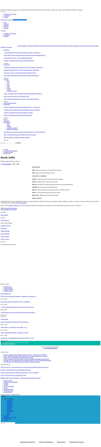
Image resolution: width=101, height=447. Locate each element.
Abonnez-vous (7, 418)
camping (9, 126)
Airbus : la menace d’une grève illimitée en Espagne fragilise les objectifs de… (23, 93)
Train (8, 86)
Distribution (7, 64)
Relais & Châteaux (13, 205)
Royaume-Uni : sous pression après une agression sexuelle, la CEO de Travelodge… (25, 132)
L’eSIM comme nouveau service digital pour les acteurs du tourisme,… (18, 312)
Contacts (6, 383)
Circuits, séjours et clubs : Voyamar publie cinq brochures (18, 58)
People (8, 414)
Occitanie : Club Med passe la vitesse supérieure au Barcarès (19, 60)
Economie (9, 400)
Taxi (8, 84)
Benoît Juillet (4, 209)
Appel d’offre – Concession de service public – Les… (14, 327)
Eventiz (6, 387)
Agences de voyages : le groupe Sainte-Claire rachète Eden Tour (20, 72)
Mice (8, 413)
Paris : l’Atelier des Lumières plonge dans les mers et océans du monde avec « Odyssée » (26, 356)
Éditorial (9, 408)
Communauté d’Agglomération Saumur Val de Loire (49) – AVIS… (17, 338)
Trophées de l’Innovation (10, 14)
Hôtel (8, 125)
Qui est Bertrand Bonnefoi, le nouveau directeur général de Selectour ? (21, 75)
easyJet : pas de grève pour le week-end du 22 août (16, 96)
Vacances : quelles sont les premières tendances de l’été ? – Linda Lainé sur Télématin (25, 354)
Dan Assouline (4, 215)
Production (6, 50)
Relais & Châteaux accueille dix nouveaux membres (17, 137)
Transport (6, 79)
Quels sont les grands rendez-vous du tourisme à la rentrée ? (19, 357)
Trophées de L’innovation (10, 417)
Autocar (9, 89)
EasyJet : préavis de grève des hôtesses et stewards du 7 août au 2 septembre (20, 372)
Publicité (6, 17)
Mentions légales (8, 380)
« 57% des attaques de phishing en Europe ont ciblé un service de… (17, 307)
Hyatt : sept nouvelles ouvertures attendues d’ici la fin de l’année (20, 134)
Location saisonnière (12, 128)
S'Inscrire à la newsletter (7, 19)
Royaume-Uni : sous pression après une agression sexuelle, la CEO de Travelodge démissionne (27, 360)
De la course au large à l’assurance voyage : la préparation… (16, 301)
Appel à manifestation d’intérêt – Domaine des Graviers (14, 332)
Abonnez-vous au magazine (20, 19)
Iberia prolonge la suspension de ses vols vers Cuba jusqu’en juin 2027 (21, 99)
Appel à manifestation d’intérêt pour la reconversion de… (15, 322)
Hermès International (21, 202)
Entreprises (9, 407)
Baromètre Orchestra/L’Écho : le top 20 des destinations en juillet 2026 (21, 70)
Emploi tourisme (8, 392)
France (5, 119)
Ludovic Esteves (5, 220)
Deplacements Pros (8, 389)
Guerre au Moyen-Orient (10, 103)
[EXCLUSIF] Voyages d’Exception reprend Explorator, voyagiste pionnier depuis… (25, 55)
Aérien (8, 88)
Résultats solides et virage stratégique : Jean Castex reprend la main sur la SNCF (21, 378)
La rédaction (7, 15)
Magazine (6, 416)
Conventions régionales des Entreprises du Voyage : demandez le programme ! (23, 67)
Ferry (8, 85)
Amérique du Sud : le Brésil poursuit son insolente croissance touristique (22, 110)
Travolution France (8, 390)
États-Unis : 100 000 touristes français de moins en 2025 (18, 115)
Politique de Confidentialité (10, 382)
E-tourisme (6, 120)
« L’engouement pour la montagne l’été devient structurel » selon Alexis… (22, 52)
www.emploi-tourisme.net (8, 343)
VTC (8, 82)
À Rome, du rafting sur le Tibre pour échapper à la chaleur (18, 112)
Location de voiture (12, 91)
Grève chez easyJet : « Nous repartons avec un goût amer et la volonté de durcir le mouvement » (25, 367)
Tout (8, 81)
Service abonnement (9, 386)
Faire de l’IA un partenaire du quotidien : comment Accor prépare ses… (18, 296)
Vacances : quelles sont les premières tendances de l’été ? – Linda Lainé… (22, 107)
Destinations (7, 104)
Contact (6, 420)
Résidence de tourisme (12, 129)
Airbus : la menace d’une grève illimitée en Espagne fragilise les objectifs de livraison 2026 (26, 359)
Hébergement (7, 122)
